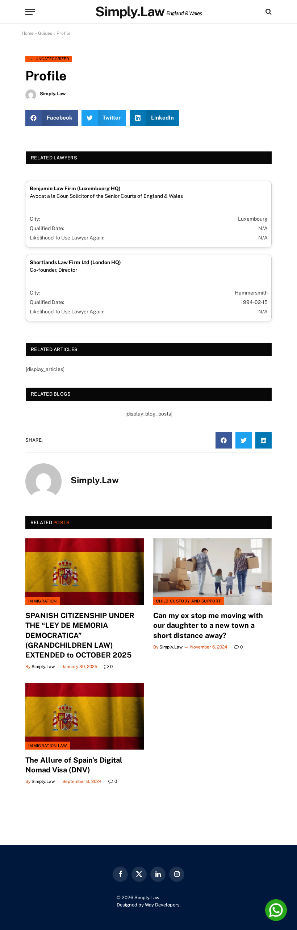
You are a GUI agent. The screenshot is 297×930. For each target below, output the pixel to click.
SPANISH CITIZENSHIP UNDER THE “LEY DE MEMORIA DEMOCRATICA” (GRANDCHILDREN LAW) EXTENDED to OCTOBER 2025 (79, 635)
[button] (51, 118)
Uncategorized (52, 59)
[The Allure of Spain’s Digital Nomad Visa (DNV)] (84, 716)
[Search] (268, 12)
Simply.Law (43, 666)
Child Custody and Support (188, 601)
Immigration (42, 601)
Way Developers (162, 905)
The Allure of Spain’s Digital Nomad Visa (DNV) (73, 765)
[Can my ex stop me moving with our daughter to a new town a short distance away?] (212, 571)
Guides (45, 33)
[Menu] (30, 12)
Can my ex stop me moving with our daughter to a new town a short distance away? (208, 625)
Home (28, 33)
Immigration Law (47, 745)
